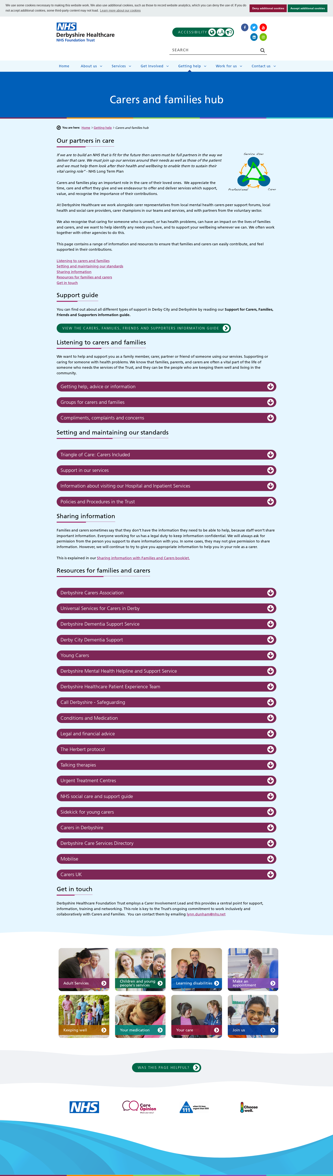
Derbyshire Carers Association (93, 593)
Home (64, 66)
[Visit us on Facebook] (244, 27)
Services (119, 66)
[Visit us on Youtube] (263, 27)
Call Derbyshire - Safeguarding (93, 702)
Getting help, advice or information (98, 387)
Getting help (189, 66)
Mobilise (69, 859)
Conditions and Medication (89, 718)
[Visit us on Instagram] (263, 37)
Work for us (226, 66)
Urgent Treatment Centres (88, 781)
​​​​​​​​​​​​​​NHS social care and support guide (97, 796)
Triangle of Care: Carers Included (95, 455)
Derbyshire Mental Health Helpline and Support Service (119, 671)
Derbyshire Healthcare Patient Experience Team (110, 687)
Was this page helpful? (164, 1067)
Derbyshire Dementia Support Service (100, 624)
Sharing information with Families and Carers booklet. (143, 558)
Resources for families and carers (84, 277)
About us (89, 66)
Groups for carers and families (92, 402)
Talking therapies (78, 765)
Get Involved (152, 66)
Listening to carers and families (83, 261)
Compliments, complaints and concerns (102, 418)
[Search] (262, 50)
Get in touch (67, 283)
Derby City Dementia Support (92, 640)
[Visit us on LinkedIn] (254, 37)
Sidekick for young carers (87, 812)
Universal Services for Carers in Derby (100, 608)
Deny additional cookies (267, 8)
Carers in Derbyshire (82, 828)
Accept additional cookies (306, 8)
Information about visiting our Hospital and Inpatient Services (125, 486)
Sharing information (74, 272)
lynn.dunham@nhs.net (206, 914)
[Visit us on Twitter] (254, 27)
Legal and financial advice (88, 734)
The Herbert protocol (83, 749)
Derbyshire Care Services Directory (97, 843)
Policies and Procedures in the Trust (98, 502)
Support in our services (85, 470)
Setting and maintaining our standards (90, 266)
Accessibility (201, 32)
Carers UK (71, 874)
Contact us (261, 66)
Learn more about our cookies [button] (120, 10)
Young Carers (75, 655)
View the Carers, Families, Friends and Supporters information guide (140, 328)
